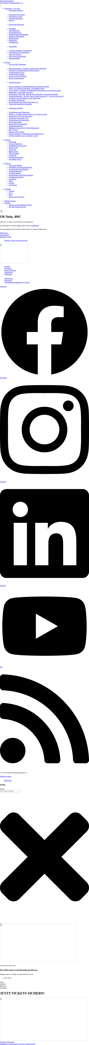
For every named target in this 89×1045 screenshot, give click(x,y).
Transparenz (13, 185)
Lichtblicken (34, 226)
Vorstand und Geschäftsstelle (18, 169)
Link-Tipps (12, 150)
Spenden (7, 203)
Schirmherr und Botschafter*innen (20, 167)
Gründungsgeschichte (16, 177)
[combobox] (10, 791)
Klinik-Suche (13, 148)
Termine (11, 191)
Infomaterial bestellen (16, 157)
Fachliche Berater (15, 173)
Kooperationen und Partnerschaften (21, 175)
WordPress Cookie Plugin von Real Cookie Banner (17, 1044)
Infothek (7, 140)
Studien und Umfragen (16, 197)
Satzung (11, 183)
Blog (10, 195)
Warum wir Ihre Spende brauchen (20, 205)
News (11, 193)
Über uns (7, 163)
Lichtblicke (12, 155)
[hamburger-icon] (1, 5)
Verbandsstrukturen (15, 171)
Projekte (7, 62)
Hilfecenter (12, 142)
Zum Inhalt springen (7, 1)
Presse (11, 181)
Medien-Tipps (13, 151)
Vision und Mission (15, 165)
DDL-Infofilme (14, 153)
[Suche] (1, 923)
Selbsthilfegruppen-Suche (17, 146)
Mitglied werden (10, 201)
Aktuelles (7, 189)
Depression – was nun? (12, 8)
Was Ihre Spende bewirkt (17, 207)
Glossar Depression (15, 144)
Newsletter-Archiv (15, 159)
